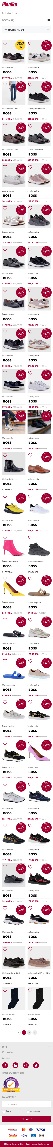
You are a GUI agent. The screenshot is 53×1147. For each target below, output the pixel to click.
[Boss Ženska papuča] (39, 587)
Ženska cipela (8, 314)
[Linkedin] (15, 1065)
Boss (15, 13)
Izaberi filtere (16, 29)
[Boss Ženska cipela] (13, 298)
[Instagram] (26, 1065)
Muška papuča (8, 685)
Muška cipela (10, 150)
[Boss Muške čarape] (13, 998)
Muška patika (7, 67)
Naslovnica (6, 13)
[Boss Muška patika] (13, 51)
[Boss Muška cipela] (13, 134)
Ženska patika (8, 191)
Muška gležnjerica (9, 479)
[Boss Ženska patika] (13, 175)
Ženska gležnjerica (10, 561)
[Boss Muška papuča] (13, 669)
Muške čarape (8, 1014)
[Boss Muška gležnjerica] (13, 463)
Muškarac (35, 1111)
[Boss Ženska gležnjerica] (13, 545)
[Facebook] (5, 1065)
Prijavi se (26, 1119)
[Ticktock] (36, 1065)
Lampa (46, 1144)
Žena (8, 1111)
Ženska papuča (34, 602)
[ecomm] (11, 1084)
